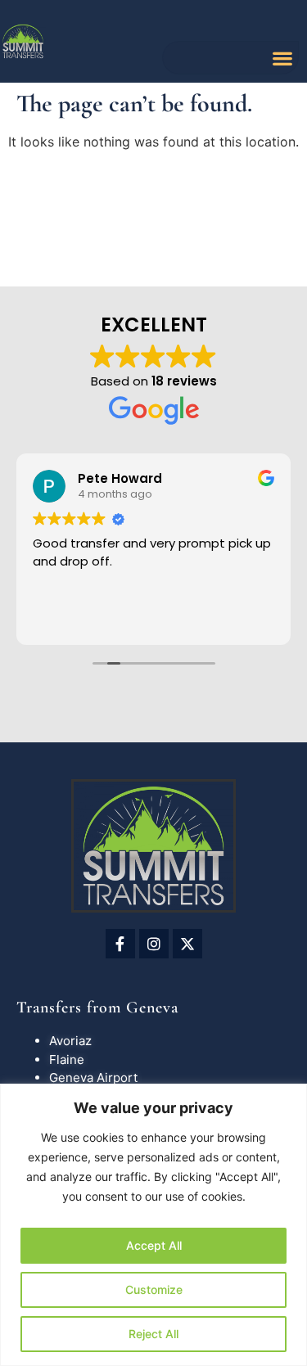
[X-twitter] (187, 943)
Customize (154, 1289)
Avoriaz (70, 1040)
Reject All (153, 1334)
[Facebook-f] (120, 943)
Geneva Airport (93, 1077)
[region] (153, 1225)
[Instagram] (154, 943)
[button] (282, 58)
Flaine (66, 1059)
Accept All (154, 1245)
